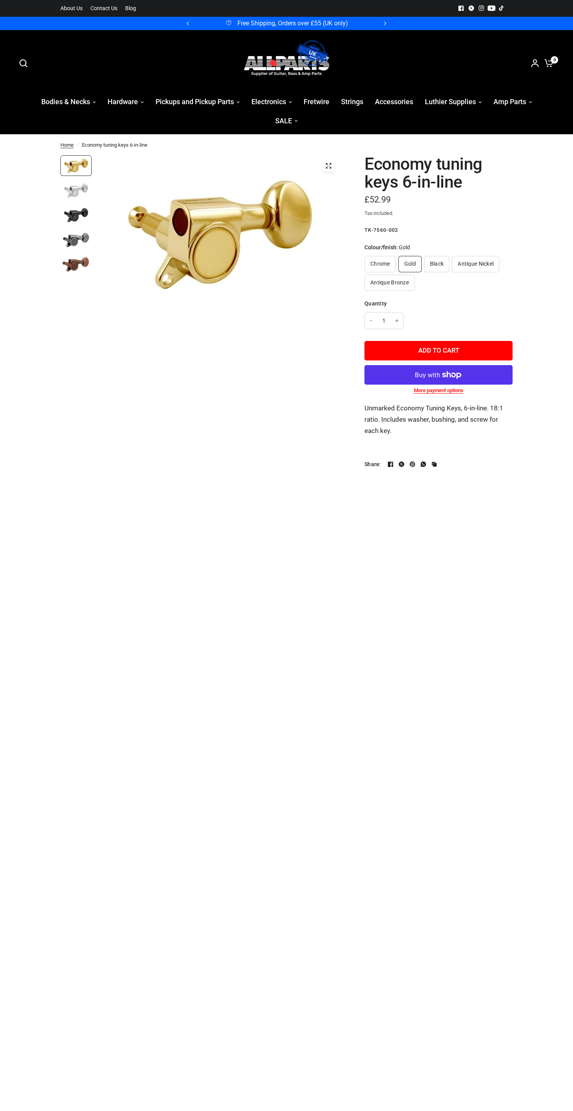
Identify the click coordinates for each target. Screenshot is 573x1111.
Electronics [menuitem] (268, 102)
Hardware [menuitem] (123, 102)
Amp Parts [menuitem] (509, 102)
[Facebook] (461, 8)
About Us (71, 8)
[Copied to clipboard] (434, 464)
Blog (130, 8)
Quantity (375, 303)
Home (67, 145)
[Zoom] (328, 166)
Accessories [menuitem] (394, 102)
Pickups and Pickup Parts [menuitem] (195, 102)
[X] (471, 8)
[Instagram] (481, 8)
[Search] (25, 63)
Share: (372, 464)
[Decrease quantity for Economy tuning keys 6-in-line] (371, 320)
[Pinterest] (412, 464)
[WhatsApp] (423, 464)
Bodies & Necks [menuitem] (65, 102)
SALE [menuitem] (283, 121)
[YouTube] (491, 8)
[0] (547, 63)
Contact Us (103, 8)
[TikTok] (502, 8)
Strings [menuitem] (352, 102)
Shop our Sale (294, 23)
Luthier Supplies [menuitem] (450, 102)
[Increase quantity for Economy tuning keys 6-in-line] (397, 320)
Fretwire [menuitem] (316, 102)
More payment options (438, 390)
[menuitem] (73, 8)
